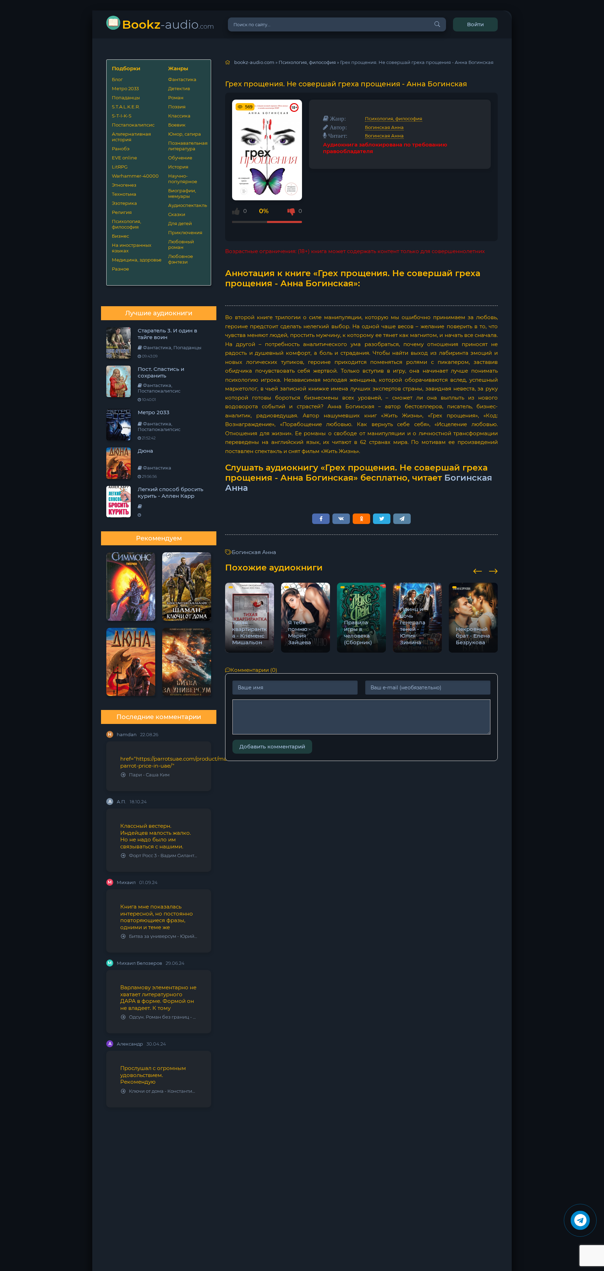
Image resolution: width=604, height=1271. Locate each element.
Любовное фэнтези (180, 259)
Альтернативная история (131, 136)
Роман (176, 97)
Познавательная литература (187, 145)
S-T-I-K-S (121, 116)
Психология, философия (126, 224)
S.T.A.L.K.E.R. (126, 106)
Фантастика (182, 79)
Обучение (180, 157)
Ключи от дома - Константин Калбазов (163, 1091)
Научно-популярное (182, 178)
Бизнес (120, 236)
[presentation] (477, 570)
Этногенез (124, 185)
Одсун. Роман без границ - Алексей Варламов (163, 1017)
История (178, 167)
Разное (120, 269)
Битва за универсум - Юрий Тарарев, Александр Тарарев (163, 936)
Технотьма (124, 194)
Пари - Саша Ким (149, 775)
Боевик (177, 125)
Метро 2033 (125, 88)
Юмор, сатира (184, 134)
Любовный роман (181, 244)
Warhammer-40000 (135, 176)
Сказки (176, 214)
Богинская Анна (384, 127)
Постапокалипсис (133, 125)
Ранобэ (120, 148)
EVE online (124, 157)
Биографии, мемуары (182, 193)
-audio (168, 24)
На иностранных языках (131, 247)
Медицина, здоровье (136, 260)
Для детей (180, 223)
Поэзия (177, 106)
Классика (179, 116)
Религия (122, 212)
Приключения (185, 232)
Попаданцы (126, 97)
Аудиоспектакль (187, 205)
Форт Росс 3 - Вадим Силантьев (163, 855)
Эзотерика (124, 203)
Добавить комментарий (272, 746)
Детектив (179, 88)
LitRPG (120, 167)
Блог (117, 79)
